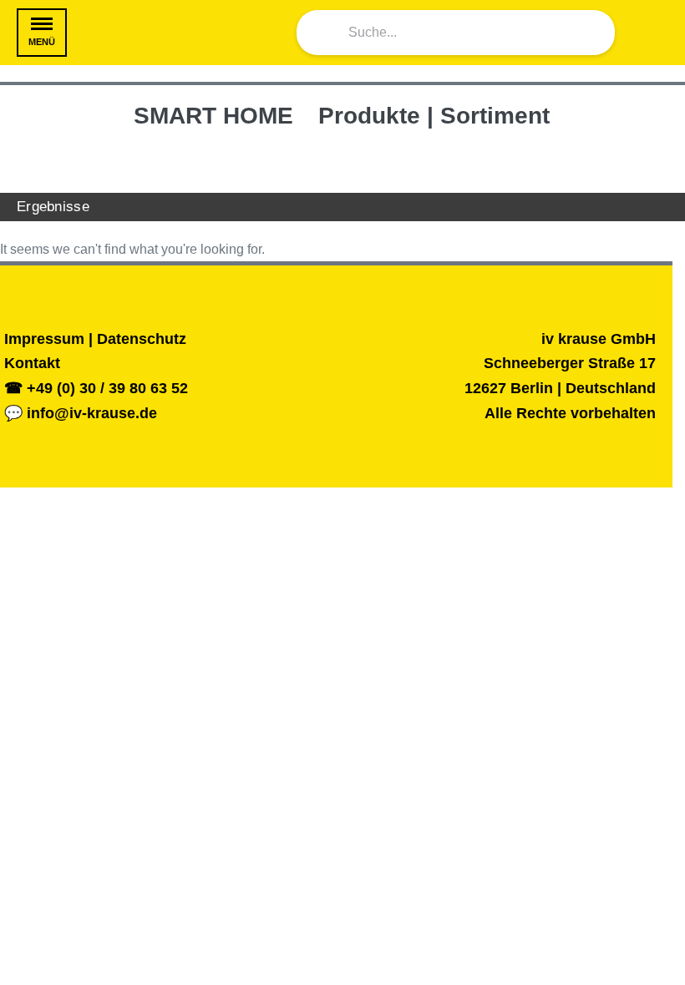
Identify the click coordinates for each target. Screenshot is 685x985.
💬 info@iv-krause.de (80, 413)
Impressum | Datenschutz (95, 339)
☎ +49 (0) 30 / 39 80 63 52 (96, 388)
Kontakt (32, 363)
